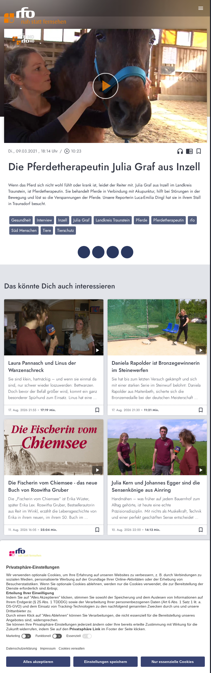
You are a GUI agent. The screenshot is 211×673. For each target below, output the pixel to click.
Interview (44, 220)
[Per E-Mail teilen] (127, 252)
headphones (180, 151)
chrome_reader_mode (189, 151)
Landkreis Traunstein (113, 220)
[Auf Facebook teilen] (84, 252)
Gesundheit (21, 220)
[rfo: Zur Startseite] (35, 15)
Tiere (47, 230)
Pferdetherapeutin (168, 220)
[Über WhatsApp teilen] (113, 252)
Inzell (62, 220)
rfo (192, 220)
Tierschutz (65, 230)
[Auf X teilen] (98, 252)
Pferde (141, 220)
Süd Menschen (24, 230)
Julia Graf (81, 220)
